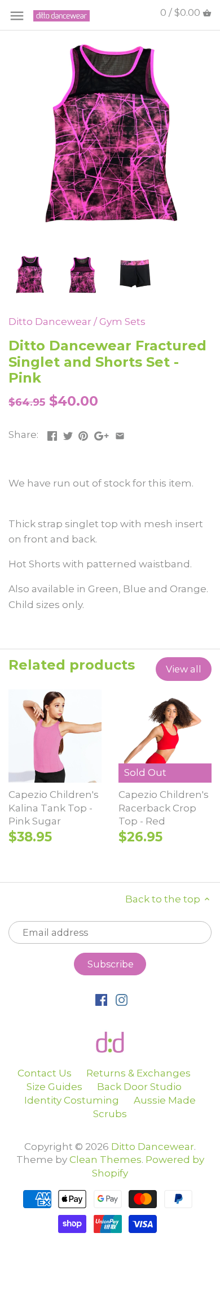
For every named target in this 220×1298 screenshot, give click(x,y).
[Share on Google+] (101, 433)
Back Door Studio (139, 1086)
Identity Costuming (71, 1100)
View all (183, 669)
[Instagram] (121, 999)
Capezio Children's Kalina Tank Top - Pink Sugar (53, 808)
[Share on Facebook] (52, 433)
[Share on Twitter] (68, 433)
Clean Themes (105, 1159)
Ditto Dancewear (49, 321)
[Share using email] (120, 433)
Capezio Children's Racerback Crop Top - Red (163, 808)
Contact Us (44, 1073)
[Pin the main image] (83, 433)
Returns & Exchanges (138, 1073)
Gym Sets (122, 321)
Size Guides (54, 1086)
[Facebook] (101, 999)
